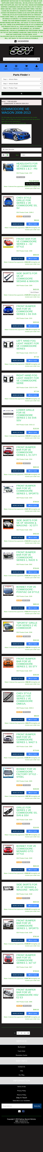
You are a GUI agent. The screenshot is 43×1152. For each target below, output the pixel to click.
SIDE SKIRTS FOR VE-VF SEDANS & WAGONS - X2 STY (27, 523)
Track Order (21, 1051)
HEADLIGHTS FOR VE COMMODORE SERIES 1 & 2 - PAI (27, 166)
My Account (21, 1047)
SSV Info (21, 1061)
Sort (17, 155)
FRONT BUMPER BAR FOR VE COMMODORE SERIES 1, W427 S (26, 738)
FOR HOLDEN (12, 101)
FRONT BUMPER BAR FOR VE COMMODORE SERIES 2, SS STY (26, 662)
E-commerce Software (19, 1122)
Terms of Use (21, 1086)
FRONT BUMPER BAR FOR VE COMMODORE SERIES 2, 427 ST (26, 959)
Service (21, 1041)
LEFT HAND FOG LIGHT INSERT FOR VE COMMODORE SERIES (27, 344)
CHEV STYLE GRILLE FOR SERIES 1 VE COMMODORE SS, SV (26, 202)
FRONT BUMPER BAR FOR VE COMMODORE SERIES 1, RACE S (27, 556)
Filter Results (9, 149)
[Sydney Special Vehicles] (21, 50)
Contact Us (21, 1066)
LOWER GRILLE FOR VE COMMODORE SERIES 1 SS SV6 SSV (26, 415)
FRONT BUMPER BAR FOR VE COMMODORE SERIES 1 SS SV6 (26, 310)
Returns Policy (21, 1095)
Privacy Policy (21, 1090)
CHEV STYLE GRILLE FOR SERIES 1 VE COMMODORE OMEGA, (24, 698)
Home (3, 101)
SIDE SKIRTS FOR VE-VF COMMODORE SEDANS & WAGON (27, 277)
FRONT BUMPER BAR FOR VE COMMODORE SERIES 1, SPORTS (27, 489)
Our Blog (21, 1075)
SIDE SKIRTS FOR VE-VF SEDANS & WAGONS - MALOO (27, 887)
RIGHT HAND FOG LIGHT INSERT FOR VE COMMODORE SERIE (27, 379)
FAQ (21, 1071)
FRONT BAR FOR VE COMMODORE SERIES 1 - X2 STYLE (26, 243)
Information (21, 1080)
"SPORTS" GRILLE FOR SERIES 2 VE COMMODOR (26, 625)
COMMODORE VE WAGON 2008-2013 (16, 103)
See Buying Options (32, 184)
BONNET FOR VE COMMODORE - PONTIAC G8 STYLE (27, 589)
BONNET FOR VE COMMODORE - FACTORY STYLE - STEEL (27, 773)
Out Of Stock (34, 292)
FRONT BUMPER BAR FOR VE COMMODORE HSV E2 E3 (27, 993)
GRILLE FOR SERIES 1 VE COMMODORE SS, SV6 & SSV (26, 811)
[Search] (38, 59)
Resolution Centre (21, 1055)
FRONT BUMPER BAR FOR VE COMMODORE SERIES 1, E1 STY (26, 451)
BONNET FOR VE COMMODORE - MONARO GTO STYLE (26, 850)
